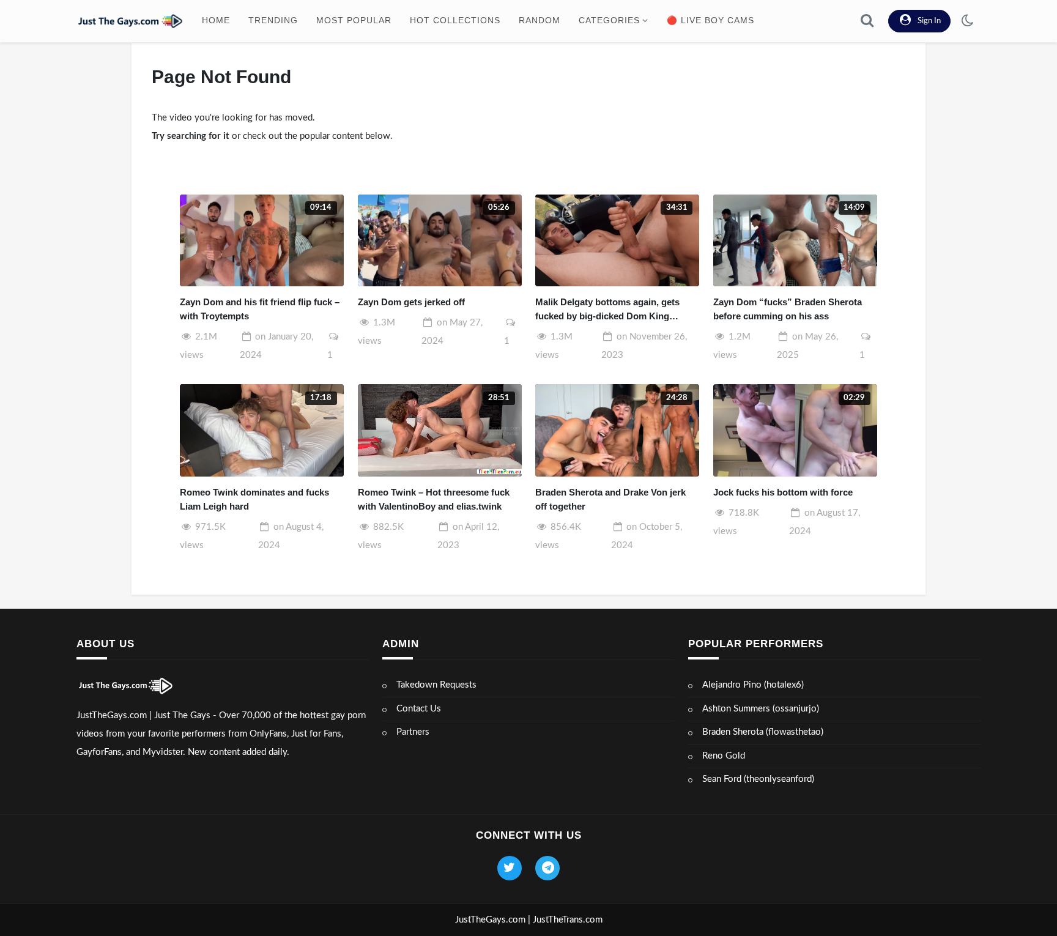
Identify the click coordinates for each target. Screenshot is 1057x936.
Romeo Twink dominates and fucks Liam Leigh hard (254, 499)
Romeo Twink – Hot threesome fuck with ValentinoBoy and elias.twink (434, 499)
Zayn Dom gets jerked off (411, 302)
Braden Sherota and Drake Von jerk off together (610, 499)
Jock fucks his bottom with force (783, 492)
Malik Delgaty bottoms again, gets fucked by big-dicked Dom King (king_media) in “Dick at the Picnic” (611, 310)
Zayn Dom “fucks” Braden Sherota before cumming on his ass (787, 309)
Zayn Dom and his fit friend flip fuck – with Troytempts (259, 309)
